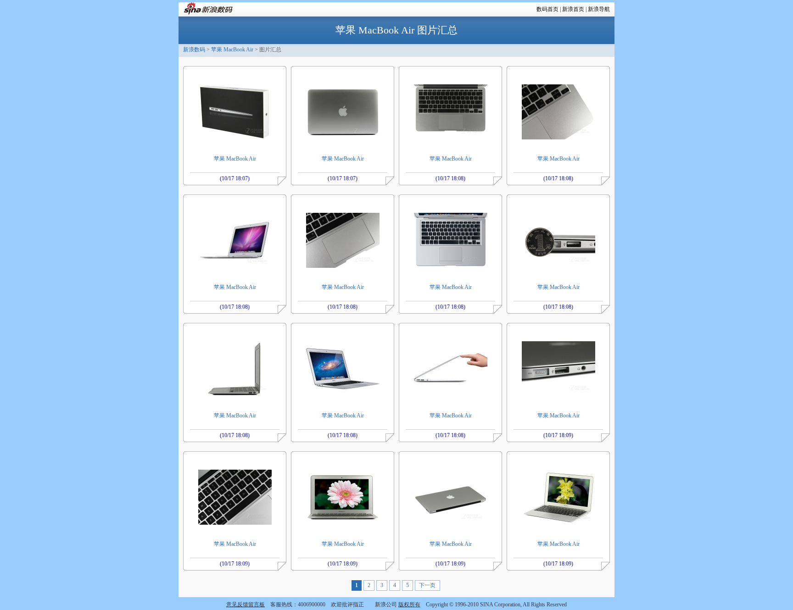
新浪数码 (194, 49)
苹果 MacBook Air (232, 49)
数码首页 (547, 9)
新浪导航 (599, 9)
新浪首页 (573, 9)
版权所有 (409, 604)
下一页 (427, 585)
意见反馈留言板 (245, 604)
